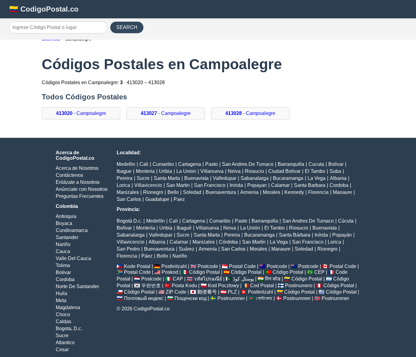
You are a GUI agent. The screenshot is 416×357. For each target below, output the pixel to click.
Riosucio (254, 171)
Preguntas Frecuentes (80, 196)
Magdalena (68, 307)
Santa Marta (167, 178)
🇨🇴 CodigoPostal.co (44, 9)
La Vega (317, 178)
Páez (147, 256)
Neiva (234, 171)
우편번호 (151, 285)
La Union (186, 171)
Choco (63, 314)
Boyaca (64, 223)
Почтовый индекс (144, 298)
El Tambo (315, 171)
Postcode (208, 266)
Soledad (192, 192)
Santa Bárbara (294, 234)
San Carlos (129, 199)
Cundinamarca (72, 230)
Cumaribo (163, 164)
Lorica (123, 185)
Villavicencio (148, 185)
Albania (338, 178)
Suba (335, 171)
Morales (271, 192)
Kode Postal (137, 266)
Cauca (63, 251)
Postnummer (231, 298)
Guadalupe (157, 199)
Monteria (145, 171)
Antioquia (66, 216)
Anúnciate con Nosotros (82, 189)
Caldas (63, 321)
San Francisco (209, 185)
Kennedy (294, 192)
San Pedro (128, 249)
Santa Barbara (309, 185)
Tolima (63, 265)
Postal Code (242, 266)
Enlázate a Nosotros (78, 182)
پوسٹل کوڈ (243, 278)
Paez (179, 199)
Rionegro (153, 192)
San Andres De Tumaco (247, 164)
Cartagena (189, 164)
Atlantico (65, 342)
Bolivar (63, 272)
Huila (61, 293)
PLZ (232, 292)
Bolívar (124, 227)
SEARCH (126, 27)
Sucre (62, 335)
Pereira (124, 178)
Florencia (318, 192)
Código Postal (204, 272)
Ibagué (184, 227)
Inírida (321, 234)
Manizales (128, 192)
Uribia (165, 171)
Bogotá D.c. (129, 220)
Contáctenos (69, 175)
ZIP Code (176, 292)
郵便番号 (207, 292)
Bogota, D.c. (69, 328)
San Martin (178, 185)
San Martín (254, 242)
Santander (67, 237)
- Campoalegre (81, 113)
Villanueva (212, 171)
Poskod (170, 272)
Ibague (124, 171)
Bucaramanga (288, 178)
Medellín (155, 220)
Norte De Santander (77, 286)
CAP (178, 278)
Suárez (186, 249)
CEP (319, 272)
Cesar (62, 349)
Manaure (342, 192)
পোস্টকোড (264, 298)
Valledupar (224, 178)
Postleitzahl (174, 266)
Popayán (342, 234)
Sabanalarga (255, 178)
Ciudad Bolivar (284, 171)
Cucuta (316, 164)
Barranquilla (291, 164)
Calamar (280, 185)
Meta (61, 300)
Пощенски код (190, 298)
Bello (173, 192)
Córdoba (228, 242)
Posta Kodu (184, 285)
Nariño (63, 244)
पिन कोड (272, 278)
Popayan (257, 185)
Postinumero (298, 285)
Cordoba (65, 279)
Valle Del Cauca (73, 258)
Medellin (126, 164)
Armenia (249, 192)
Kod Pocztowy (223, 285)
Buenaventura (221, 192)
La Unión (250, 227)
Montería (145, 227)
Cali (143, 164)
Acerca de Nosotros (77, 168)
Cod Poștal (262, 285)
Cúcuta (346, 220)
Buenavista (196, 178)
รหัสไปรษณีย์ (208, 278)
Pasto (211, 164)
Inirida (236, 185)
